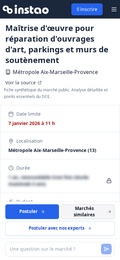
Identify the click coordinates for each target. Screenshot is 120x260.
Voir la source (20, 82)
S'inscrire (87, 9)
